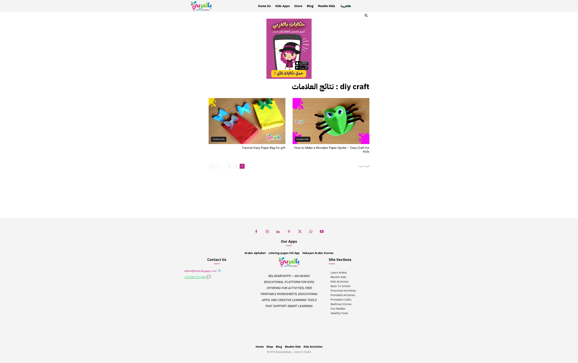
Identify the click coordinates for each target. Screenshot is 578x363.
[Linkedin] (278, 232)
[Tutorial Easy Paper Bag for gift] (247, 121)
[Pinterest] (289, 232)
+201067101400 (195, 277)
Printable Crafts (219, 139)
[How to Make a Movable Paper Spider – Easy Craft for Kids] (331, 121)
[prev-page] (211, 166)
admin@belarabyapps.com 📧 (203, 271)
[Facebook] (256, 232)
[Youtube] (321, 232)
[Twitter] (300, 232)
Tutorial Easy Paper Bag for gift (263, 148)
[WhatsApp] (311, 232)
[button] (366, 15)
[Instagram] (267, 232)
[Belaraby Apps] (201, 6)
